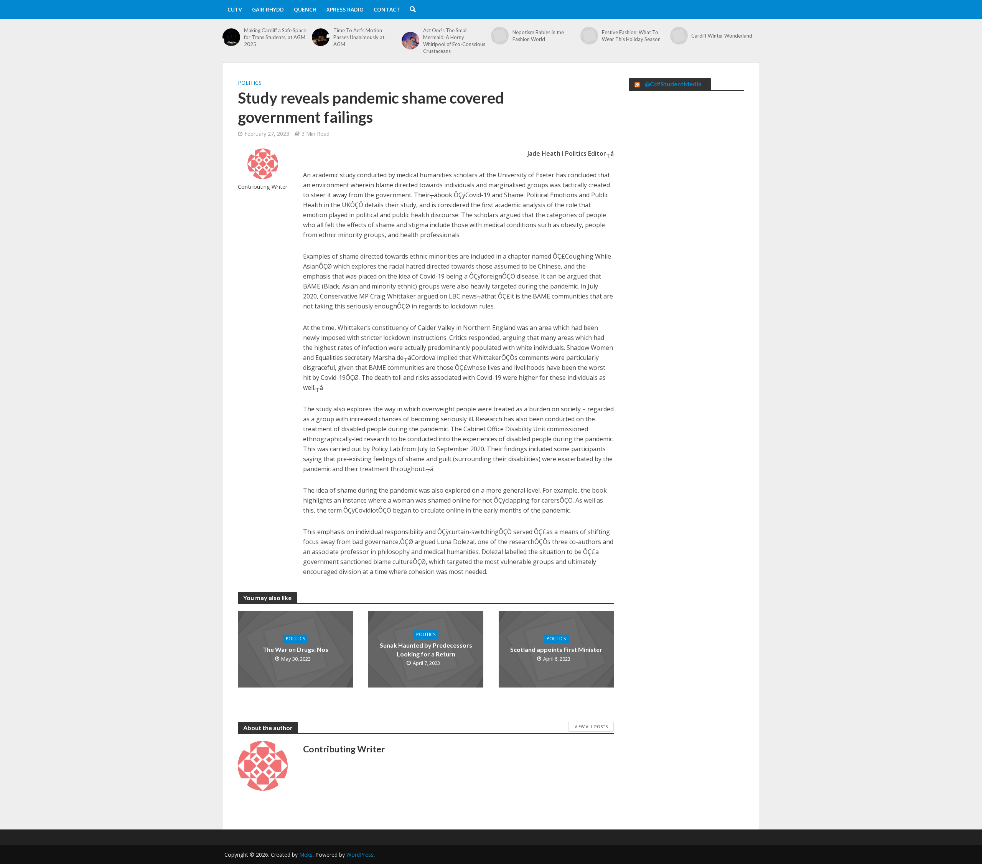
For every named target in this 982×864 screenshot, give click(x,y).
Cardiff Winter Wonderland (721, 36)
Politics (250, 82)
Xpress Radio (345, 9)
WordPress (360, 854)
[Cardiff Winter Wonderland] (679, 36)
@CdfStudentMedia (673, 83)
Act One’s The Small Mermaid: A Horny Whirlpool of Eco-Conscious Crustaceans (454, 40)
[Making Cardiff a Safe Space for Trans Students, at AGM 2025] (231, 37)
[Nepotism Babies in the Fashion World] (500, 36)
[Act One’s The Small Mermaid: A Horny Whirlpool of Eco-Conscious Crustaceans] (410, 40)
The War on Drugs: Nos (295, 649)
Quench (305, 9)
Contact (387, 9)
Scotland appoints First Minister (556, 649)
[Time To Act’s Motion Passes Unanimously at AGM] (321, 37)
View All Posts (591, 726)
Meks (306, 854)
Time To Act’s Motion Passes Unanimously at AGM (358, 37)
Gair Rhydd (268, 9)
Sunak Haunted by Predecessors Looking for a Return (426, 649)
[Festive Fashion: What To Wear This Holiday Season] (589, 36)
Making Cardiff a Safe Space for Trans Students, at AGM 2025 (275, 37)
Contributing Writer (263, 186)
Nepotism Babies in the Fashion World (538, 35)
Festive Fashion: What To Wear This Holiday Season (631, 35)
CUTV (234, 9)
